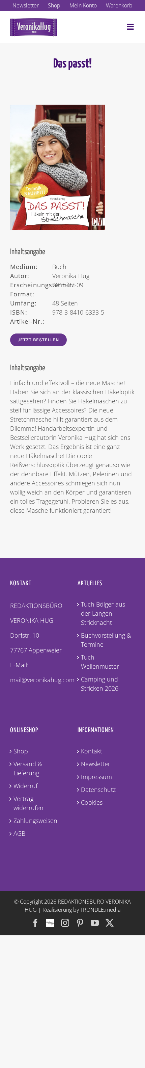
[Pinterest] (80, 923)
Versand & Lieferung (27, 768)
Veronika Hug (49, 276)
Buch (38, 267)
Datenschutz (98, 789)
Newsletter (95, 764)
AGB (19, 833)
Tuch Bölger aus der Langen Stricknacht (103, 613)
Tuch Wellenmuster (100, 661)
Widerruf (25, 786)
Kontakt (91, 751)
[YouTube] (95, 923)
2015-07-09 (46, 285)
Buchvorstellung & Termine (106, 639)
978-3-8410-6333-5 (57, 312)
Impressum (96, 777)
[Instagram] (65, 923)
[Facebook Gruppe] (50, 919)
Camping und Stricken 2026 (99, 683)
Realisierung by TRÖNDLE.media (81, 909)
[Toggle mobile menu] (131, 27)
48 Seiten (44, 303)
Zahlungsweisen (35, 821)
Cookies (92, 802)
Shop (20, 751)
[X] (110, 923)
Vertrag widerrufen (28, 803)
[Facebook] (35, 923)
